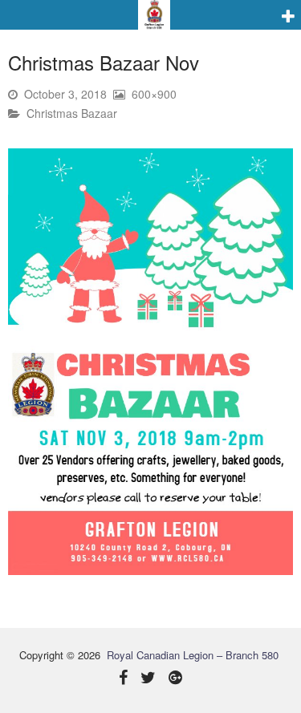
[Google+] (175, 679)
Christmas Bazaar (71, 113)
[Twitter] (148, 679)
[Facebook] (123, 679)
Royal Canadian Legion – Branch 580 (193, 654)
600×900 (154, 94)
